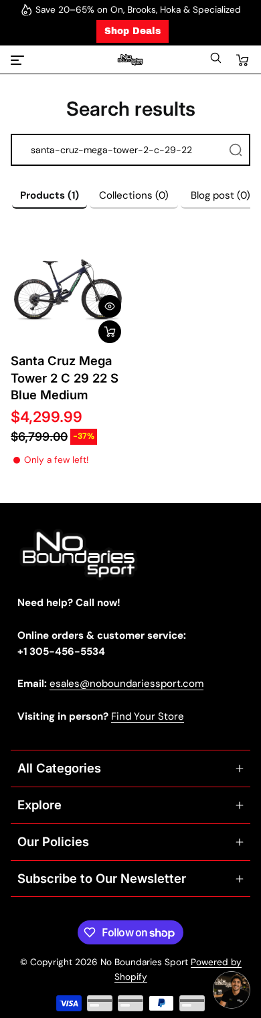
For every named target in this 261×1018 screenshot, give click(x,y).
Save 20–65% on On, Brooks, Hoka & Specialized (138, 9)
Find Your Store (147, 716)
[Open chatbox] (231, 990)
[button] (215, 61)
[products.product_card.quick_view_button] (109, 306)
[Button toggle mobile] (19, 60)
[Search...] (235, 150)
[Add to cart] (109, 331)
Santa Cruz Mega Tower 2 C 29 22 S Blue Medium (64, 378)
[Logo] (130, 60)
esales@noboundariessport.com (126, 683)
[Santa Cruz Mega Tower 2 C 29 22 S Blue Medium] (68, 290)
